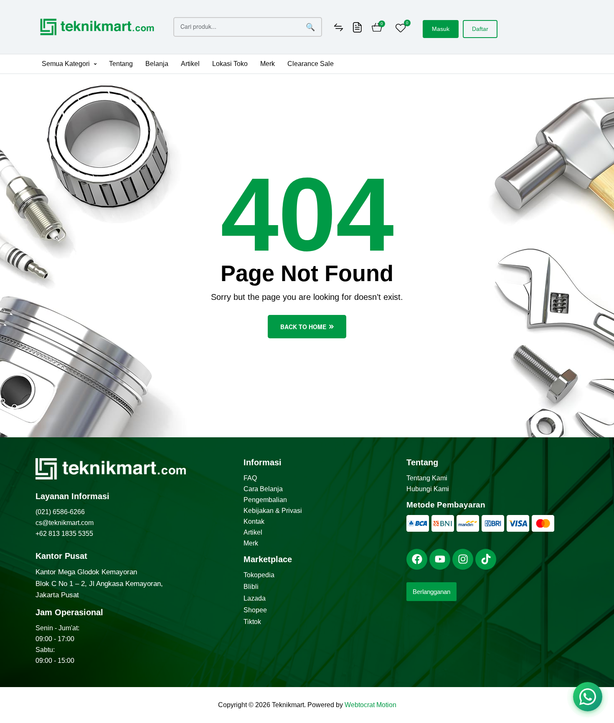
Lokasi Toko (230, 63)
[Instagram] (462, 559)
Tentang (121, 63)
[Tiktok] (485, 559)
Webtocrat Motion (370, 704)
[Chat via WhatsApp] (587, 696)
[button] (69, 64)
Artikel (190, 63)
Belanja (156, 63)
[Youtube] (439, 559)
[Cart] (377, 28)
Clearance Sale (310, 63)
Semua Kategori (66, 63)
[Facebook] (416, 559)
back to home (303, 326)
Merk (267, 63)
